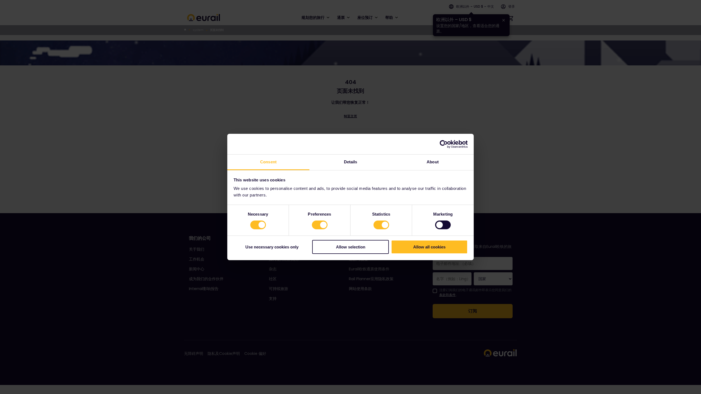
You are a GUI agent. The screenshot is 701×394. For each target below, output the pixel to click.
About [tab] (433, 162)
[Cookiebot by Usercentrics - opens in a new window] (444, 144)
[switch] (319, 225)
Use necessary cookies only (271, 247)
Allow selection (350, 247)
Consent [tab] (268, 162)
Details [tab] (350, 162)
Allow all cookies (429, 247)
